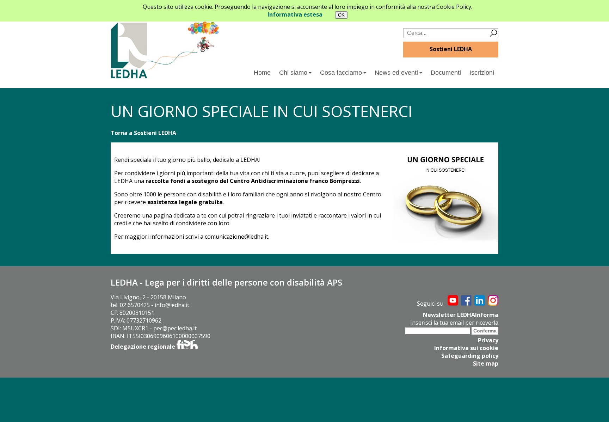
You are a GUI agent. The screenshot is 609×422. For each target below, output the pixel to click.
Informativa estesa (294, 14)
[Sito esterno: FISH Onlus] (187, 346)
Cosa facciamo (341, 72)
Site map (485, 363)
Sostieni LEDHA (451, 49)
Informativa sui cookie (466, 348)
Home (262, 72)
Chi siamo (293, 72)
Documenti (446, 72)
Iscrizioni (481, 72)
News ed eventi (396, 72)
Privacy (488, 340)
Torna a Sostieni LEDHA (143, 133)
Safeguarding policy (469, 356)
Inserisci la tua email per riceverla (454, 322)
